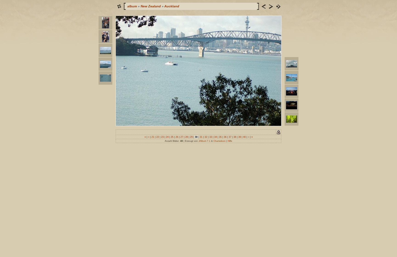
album (132, 6)
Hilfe (230, 141)
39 (240, 137)
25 (172, 137)
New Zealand (151, 6)
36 (225, 137)
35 (220, 137)
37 (230, 137)
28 (186, 137)
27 (182, 137)
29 (191, 137)
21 (153, 137)
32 (206, 137)
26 (177, 137)
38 (235, 137)
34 (215, 137)
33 (211, 137)
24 (167, 137)
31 (201, 137)
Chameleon (219, 141)
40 (244, 137)
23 (162, 137)
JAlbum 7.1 (204, 141)
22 (158, 137)
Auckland (171, 6)
